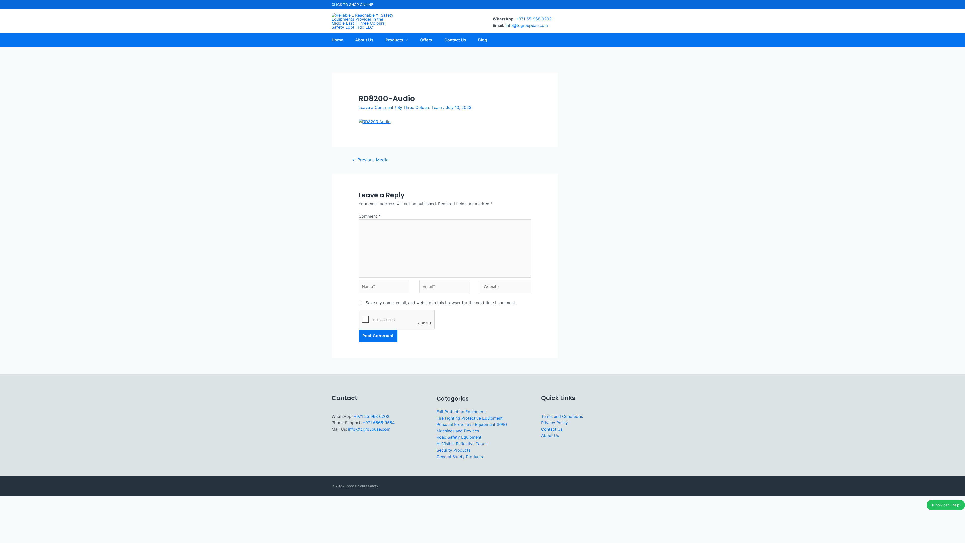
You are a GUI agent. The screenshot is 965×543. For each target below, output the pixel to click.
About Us (550, 435)
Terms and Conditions (562, 416)
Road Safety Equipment (459, 437)
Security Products (453, 450)
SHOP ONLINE (361, 4)
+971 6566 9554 (379, 422)
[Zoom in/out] (7, 500)
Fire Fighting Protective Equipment (470, 418)
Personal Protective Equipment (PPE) (472, 424)
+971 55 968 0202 (534, 18)
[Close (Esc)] (53, 500)
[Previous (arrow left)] (7, 508)
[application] (405, 40)
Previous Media (370, 159)
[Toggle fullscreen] (22, 500)
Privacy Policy (554, 422)
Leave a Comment (376, 107)
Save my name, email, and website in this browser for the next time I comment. (441, 302)
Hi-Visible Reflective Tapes (462, 443)
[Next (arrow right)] (22, 508)
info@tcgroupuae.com (527, 25)
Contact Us (552, 429)
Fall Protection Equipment (461, 411)
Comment (369, 216)
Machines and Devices (458, 430)
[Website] (505, 287)
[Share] (38, 500)
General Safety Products (460, 456)
